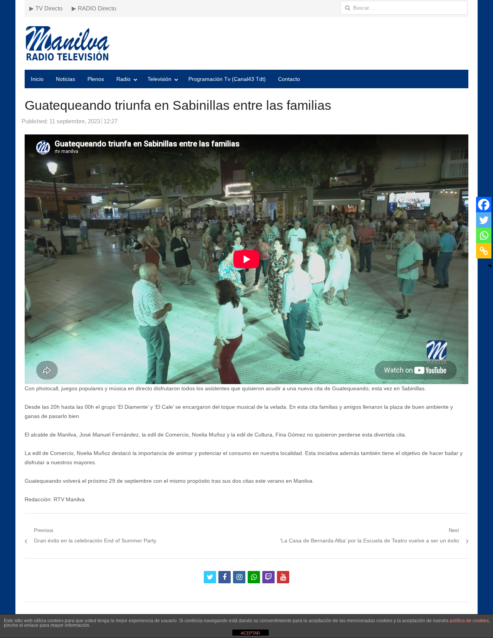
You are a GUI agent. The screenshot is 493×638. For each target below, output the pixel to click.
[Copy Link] (483, 251)
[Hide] (490, 266)
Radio (123, 79)
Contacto (289, 79)
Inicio (37, 79)
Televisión (159, 79)
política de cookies (469, 620)
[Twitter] (483, 220)
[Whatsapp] (483, 235)
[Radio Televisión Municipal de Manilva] (246, 43)
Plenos (95, 79)
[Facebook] (483, 204)
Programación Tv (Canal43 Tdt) (227, 79)
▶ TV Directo (45, 8)
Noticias (65, 79)
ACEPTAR (250, 633)
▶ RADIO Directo (94, 8)
